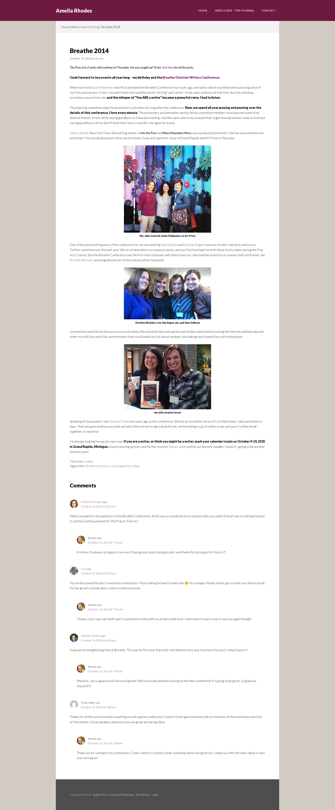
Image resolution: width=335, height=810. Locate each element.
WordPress (143, 794)
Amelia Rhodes (74, 10)
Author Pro (99, 794)
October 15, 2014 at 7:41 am (105, 542)
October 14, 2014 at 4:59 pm (98, 573)
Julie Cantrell (79, 133)
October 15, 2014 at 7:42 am (105, 671)
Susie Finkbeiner (102, 87)
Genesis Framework (122, 794)
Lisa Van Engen (194, 245)
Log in (155, 794)
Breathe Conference (97, 466)
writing (89, 461)
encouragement (120, 466)
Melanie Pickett (90, 635)
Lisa (83, 568)
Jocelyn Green (119, 421)
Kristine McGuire (81, 260)
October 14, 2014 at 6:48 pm (98, 640)
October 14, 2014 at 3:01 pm (98, 506)
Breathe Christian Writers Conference (191, 77)
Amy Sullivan (169, 245)
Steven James (178, 447)
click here (168, 67)
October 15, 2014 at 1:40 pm (98, 707)
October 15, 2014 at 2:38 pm (105, 743)
